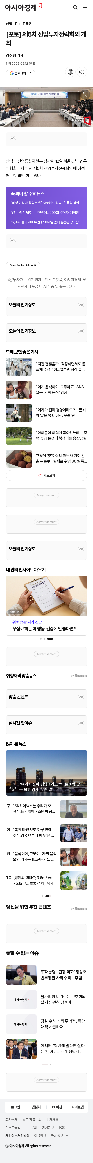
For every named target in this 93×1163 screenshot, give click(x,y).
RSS (61, 1127)
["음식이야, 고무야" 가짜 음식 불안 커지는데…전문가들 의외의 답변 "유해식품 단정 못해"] (73, 865)
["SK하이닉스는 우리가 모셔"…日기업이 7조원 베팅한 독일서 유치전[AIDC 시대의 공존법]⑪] (73, 817)
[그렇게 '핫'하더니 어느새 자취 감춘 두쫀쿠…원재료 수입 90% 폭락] (19, 466)
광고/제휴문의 (31, 1119)
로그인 (15, 1106)
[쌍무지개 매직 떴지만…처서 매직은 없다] (21, 1058)
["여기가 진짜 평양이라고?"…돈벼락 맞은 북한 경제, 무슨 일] (19, 420)
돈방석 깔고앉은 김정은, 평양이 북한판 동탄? (62, 974)
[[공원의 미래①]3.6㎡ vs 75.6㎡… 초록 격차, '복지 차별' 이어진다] (73, 889)
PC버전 (57, 1106)
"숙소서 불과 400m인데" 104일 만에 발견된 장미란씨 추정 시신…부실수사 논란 (46, 222)
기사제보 (48, 1127)
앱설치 (36, 1106)
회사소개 (11, 1119)
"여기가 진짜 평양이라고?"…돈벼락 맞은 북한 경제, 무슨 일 (61, 413)
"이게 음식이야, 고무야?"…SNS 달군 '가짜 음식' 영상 (60, 390)
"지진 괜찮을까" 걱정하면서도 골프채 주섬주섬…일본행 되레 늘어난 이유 (60, 367)
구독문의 (31, 1127)
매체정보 (57, 1135)
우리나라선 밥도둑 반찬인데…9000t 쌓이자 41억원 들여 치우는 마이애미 (46, 213)
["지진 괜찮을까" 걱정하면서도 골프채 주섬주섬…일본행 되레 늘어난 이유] (19, 374)
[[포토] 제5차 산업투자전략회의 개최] (46, 107)
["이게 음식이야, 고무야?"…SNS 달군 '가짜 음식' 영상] (19, 397)
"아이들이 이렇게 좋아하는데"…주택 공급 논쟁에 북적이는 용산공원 (61, 436)
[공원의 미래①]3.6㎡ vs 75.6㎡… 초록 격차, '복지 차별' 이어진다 (33, 883)
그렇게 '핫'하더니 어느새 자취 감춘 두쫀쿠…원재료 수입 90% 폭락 (60, 458)
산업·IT (11, 24)
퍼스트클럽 (12, 1127)
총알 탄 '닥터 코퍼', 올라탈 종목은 (62, 999)
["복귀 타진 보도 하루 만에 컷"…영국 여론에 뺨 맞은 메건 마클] (73, 841)
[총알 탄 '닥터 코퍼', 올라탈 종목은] (21, 1008)
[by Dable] (79, 909)
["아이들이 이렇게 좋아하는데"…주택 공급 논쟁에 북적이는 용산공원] (19, 443)
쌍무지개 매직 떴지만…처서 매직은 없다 (63, 1048)
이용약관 (40, 1135)
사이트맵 (78, 1106)
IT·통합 (26, 24)
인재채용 (52, 1119)
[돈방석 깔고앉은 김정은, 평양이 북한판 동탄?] (21, 984)
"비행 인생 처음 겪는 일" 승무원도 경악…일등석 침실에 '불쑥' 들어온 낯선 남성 (46, 203)
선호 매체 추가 (23, 73)
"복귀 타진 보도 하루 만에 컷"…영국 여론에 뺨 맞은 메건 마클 (33, 835)
